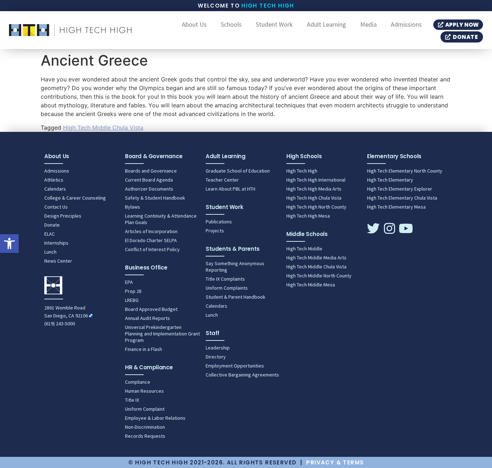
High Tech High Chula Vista (313, 198)
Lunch (50, 252)
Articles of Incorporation (151, 231)
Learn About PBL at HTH (230, 189)
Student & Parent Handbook (235, 297)
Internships (56, 243)
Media (368, 24)
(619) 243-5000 (59, 323)
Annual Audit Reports (147, 318)
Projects (215, 230)
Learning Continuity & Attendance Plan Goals (161, 219)
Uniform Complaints (227, 288)
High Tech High (267, 5)
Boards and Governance (151, 171)
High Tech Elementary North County (404, 171)
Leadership (218, 347)
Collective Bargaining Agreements (242, 374)
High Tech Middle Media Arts (316, 257)
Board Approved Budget (151, 309)
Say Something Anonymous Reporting (235, 266)
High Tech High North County (316, 207)
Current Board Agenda (149, 180)
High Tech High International (315, 180)
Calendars (55, 189)
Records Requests (145, 436)
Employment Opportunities (235, 365)
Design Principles (62, 216)
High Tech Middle (304, 248)
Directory (216, 356)
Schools (231, 24)
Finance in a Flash (143, 349)
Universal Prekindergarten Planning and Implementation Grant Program (162, 333)
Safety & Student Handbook (155, 198)
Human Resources (144, 391)
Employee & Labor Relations (155, 418)
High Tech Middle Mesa (310, 284)
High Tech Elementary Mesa (396, 207)
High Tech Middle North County (319, 275)
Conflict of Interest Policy (152, 249)
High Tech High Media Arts (313, 189)
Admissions (406, 24)
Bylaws (132, 207)
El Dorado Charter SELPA (151, 240)
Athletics (53, 180)
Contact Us (56, 207)
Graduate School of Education (238, 171)
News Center (58, 261)
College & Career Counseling (75, 198)
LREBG (132, 300)
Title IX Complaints (225, 279)
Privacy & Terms (335, 462)
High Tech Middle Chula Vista (103, 127)
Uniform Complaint (145, 409)
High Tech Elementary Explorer (399, 189)
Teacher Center (222, 180)
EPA (129, 282)
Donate (52, 225)
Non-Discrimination (145, 427)
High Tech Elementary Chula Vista (402, 198)
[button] (9, 243)
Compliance (137, 382)
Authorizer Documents (149, 189)
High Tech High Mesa (308, 216)
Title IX (132, 400)
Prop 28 (133, 291)
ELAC (49, 234)
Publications (219, 221)
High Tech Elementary (390, 180)
